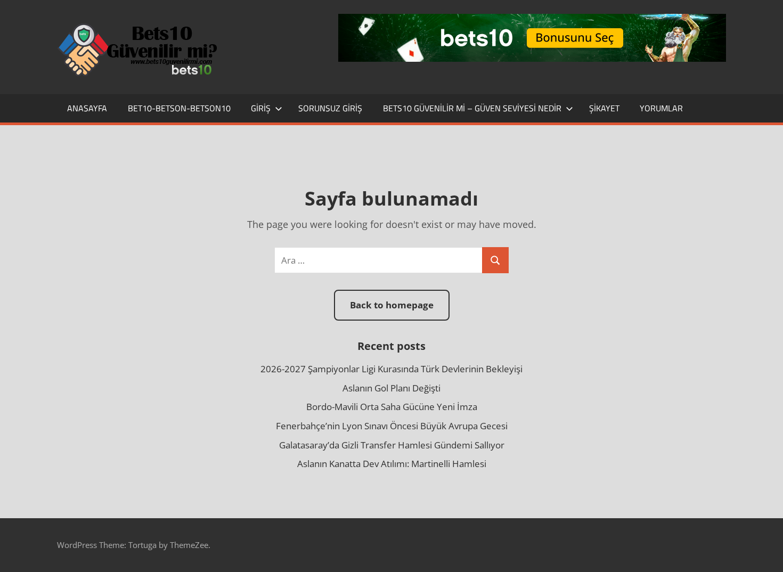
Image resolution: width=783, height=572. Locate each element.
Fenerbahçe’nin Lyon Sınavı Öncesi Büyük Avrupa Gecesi (392, 426)
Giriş (261, 108)
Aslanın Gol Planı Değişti (391, 388)
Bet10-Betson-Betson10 (179, 108)
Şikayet (604, 108)
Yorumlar (661, 108)
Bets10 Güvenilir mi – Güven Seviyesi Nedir (472, 108)
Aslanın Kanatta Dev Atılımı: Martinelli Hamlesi (391, 463)
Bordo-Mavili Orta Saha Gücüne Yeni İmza (391, 407)
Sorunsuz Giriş (330, 108)
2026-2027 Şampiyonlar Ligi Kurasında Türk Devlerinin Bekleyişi (391, 369)
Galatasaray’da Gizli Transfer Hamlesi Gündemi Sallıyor (391, 445)
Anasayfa (87, 108)
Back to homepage (392, 305)
